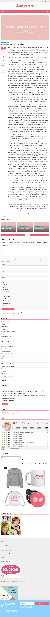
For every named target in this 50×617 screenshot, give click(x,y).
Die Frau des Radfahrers (8, 331)
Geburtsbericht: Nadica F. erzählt (8, 229)
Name (4, 264)
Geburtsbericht (4, 68)
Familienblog (3, 65)
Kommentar (5, 245)
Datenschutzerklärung (24, 608)
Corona (4, 329)
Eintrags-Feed (6, 548)
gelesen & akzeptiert (8, 400)
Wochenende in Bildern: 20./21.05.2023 (39, 235)
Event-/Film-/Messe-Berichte (9, 334)
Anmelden (5, 545)
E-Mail (4, 385)
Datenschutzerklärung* (41, 395)
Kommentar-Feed (6, 550)
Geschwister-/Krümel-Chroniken (10, 344)
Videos (4, 371)
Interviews (5, 349)
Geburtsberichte (5, 42)
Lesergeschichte (4, 70)
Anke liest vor (5, 321)
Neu (3, 356)
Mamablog (3, 72)
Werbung (4, 373)
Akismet (26, 260)
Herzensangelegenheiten (8, 346)
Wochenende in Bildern (8, 376)
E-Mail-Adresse (4, 270)
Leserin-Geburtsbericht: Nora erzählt (24, 229)
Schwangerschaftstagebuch (9, 363)
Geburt (2, 67)
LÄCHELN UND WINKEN (25, 5)
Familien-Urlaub (6, 336)
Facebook (5, 413)
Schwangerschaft (4, 216)
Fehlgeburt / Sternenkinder (9, 339)
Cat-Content (5, 326)
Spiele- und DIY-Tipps (8, 366)
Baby (5, 63)
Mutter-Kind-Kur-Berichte (9, 354)
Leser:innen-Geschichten (8, 351)
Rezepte (4, 361)
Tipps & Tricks (6, 368)
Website (4, 277)
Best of (4, 324)
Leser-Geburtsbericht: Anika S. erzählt (40, 229)
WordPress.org (6, 553)
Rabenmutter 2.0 (6, 359)
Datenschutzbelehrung (9, 293)
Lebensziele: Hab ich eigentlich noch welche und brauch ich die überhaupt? (12, 235)
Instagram (13, 413)
